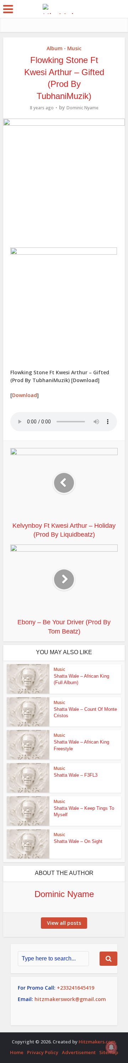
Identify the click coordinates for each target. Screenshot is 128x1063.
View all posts (64, 922)
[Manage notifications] (111, 1047)
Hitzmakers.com (97, 1041)
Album (55, 48)
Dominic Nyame (82, 107)
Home (16, 1052)
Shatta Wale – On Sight (78, 841)
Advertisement (79, 1052)
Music (74, 48)
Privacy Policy (42, 1052)
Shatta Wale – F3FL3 (75, 775)
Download (24, 395)
